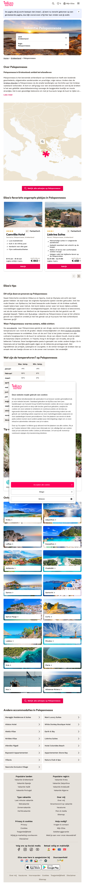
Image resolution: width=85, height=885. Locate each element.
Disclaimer (23, 839)
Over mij (61, 800)
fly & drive (33, 314)
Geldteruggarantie (61, 832)
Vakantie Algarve (61, 790)
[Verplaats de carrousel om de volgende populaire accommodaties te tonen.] (78, 276)
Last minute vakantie (24, 800)
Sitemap (61, 814)
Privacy (24, 825)
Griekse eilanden (11, 83)
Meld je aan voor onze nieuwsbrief (61, 835)
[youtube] (37, 851)
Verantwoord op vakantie (61, 804)
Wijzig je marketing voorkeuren (24, 835)
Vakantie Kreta (61, 780)
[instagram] (25, 851)
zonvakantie (12, 328)
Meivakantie (24, 804)
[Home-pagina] (8, 3)
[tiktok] (31, 851)
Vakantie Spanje (24, 783)
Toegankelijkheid (24, 832)
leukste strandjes (72, 331)
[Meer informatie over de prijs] (39, 261)
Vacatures (61, 807)
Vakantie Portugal (24, 790)
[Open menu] (78, 3)
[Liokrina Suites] (64, 236)
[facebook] (19, 851)
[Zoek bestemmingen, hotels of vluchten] (53, 3)
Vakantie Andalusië (61, 787)
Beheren (42, 499)
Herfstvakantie (24, 811)
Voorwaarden (34, 875)
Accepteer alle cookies (42, 485)
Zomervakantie (23, 807)
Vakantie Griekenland (24, 780)
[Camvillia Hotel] (23, 236)
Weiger (41, 492)
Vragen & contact (61, 825)
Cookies (24, 828)
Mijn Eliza (61, 828)
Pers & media (61, 811)
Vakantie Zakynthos (61, 783)
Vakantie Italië (24, 787)
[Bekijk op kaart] (42, 141)
